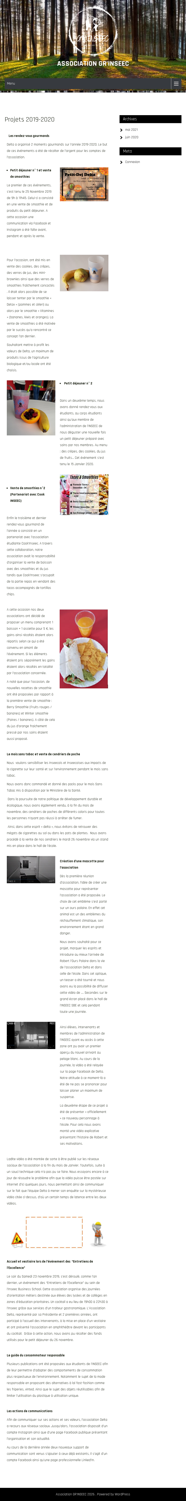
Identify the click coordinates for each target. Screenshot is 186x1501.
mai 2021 (131, 130)
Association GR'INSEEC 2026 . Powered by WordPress (93, 1494)
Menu (11, 83)
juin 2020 (131, 137)
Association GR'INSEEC (93, 63)
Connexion (132, 162)
